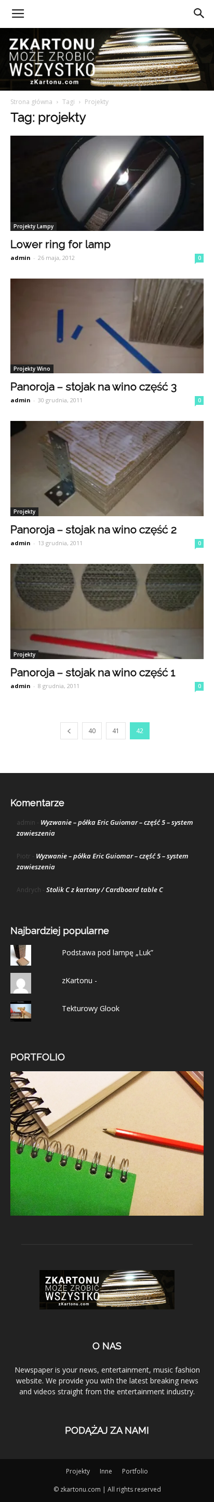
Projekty (24, 511)
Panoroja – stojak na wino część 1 (93, 672)
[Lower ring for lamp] (107, 183)
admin (20, 257)
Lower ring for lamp (60, 244)
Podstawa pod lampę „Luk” (107, 952)
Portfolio (135, 1471)
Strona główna (31, 101)
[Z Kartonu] (107, 59)
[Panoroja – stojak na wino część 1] (107, 611)
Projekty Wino (32, 368)
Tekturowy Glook (90, 1008)
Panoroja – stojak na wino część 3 (93, 386)
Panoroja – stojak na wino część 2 (93, 529)
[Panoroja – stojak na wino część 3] (107, 326)
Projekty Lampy (34, 226)
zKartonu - (79, 980)
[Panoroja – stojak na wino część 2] (107, 468)
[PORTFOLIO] (107, 1213)
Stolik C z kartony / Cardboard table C (104, 889)
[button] (199, 14)
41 (115, 730)
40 (92, 730)
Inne (106, 1471)
